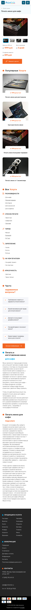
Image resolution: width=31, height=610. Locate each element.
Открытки (19, 524)
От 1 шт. (7, 238)
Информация (6, 556)
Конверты (19, 535)
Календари (19, 521)
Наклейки (19, 518)
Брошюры (5, 535)
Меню (18, 532)
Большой (8, 235)
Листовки (5, 518)
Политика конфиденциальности (12, 562)
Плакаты (18, 529)
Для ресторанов (10, 200)
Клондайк (22, 607)
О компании (5, 551)
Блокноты (5, 527)
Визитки (4, 521)
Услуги (4, 548)
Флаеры (4, 529)
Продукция (5, 545)
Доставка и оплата (7, 553)
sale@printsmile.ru (8, 585)
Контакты (5, 559)
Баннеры (19, 527)
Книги (4, 524)
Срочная (8, 223)
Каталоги (5, 532)
